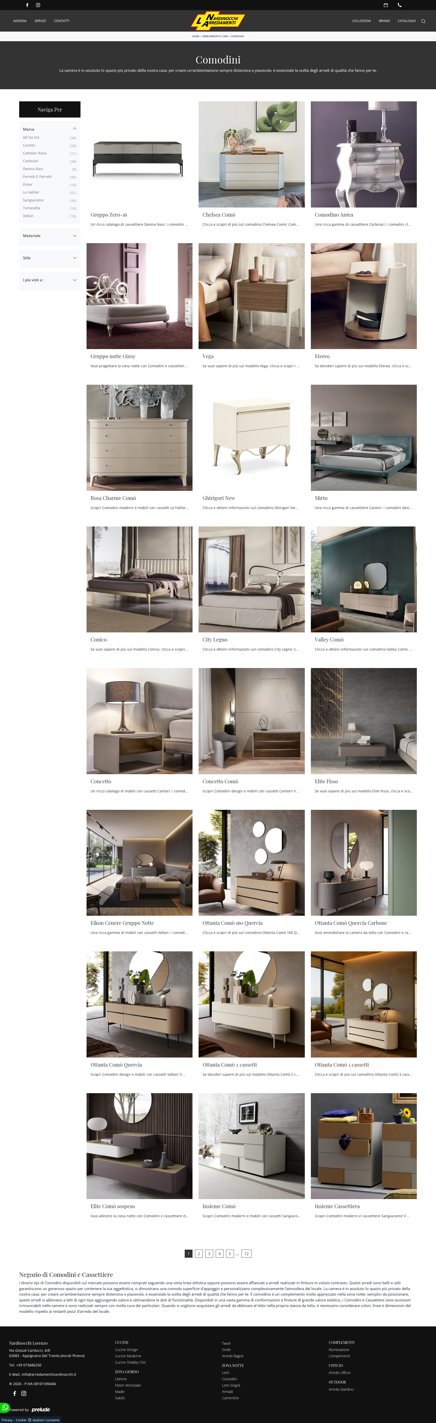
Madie (120, 1391)
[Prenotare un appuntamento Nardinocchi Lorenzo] (386, 5)
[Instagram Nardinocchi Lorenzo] (38, 5)
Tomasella (31, 207)
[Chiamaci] (400, 5)
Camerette (230, 1397)
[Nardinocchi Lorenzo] (218, 21)
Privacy (7, 1420)
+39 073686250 (28, 1365)
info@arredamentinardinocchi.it (49, 1374)
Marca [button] (28, 129)
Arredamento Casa (215, 36)
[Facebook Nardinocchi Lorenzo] (27, 5)
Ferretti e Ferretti (37, 176)
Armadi (227, 1391)
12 (246, 1253)
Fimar (28, 184)
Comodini (237, 36)
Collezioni (361, 20)
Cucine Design (126, 1349)
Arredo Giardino (341, 1389)
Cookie (21, 1420)
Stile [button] (27, 257)
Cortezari (30, 160)
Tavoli (226, 1343)
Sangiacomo (33, 200)
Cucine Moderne (128, 1355)
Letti (225, 1372)
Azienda (19, 20)
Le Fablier (31, 192)
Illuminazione (339, 1349)
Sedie (226, 1349)
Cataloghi (407, 20)
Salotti (120, 1397)
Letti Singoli (231, 1385)
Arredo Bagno (232, 1355)
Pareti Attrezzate (128, 1385)
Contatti (61, 20)
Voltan (28, 215)
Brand (384, 20)
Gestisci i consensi (46, 1420)
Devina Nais (33, 168)
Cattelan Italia (34, 153)
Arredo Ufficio (339, 1372)
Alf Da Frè (31, 137)
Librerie (121, 1378)
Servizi (40, 20)
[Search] (423, 21)
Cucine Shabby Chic (130, 1362)
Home (196, 36)
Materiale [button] (32, 235)
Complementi (339, 1355)
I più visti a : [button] (33, 279)
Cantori (29, 145)
